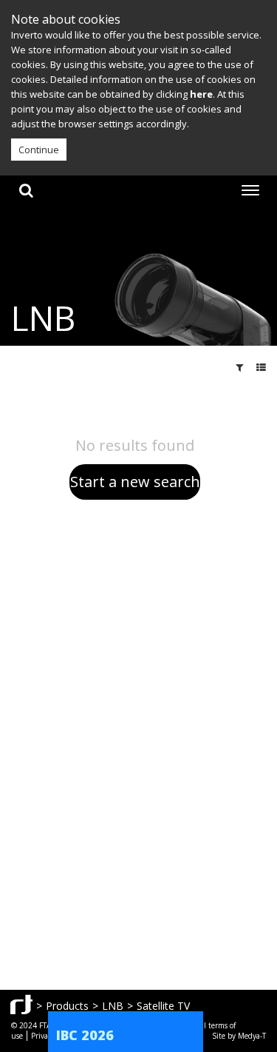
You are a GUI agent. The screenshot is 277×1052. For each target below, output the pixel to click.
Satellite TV (163, 1006)
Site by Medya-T (239, 1036)
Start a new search (135, 482)
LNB (112, 1006)
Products (67, 1006)
